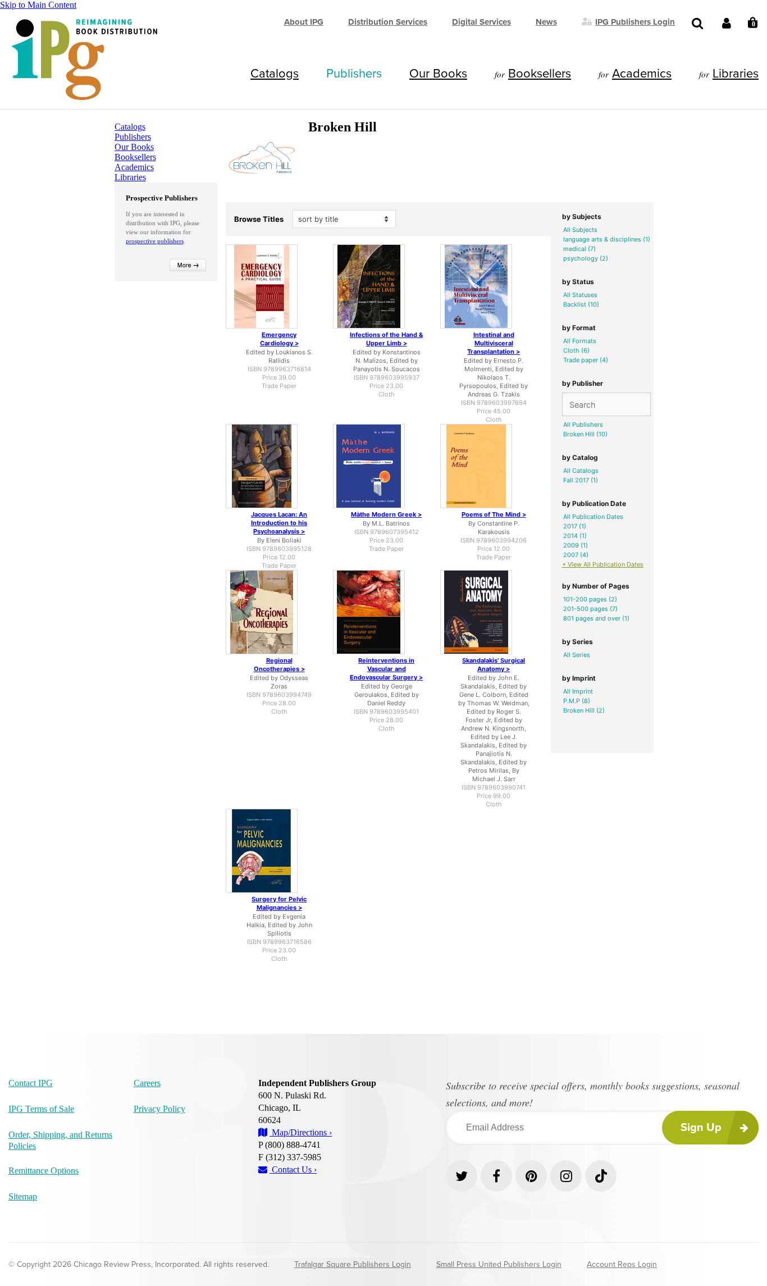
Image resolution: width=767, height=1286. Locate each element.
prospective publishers (155, 241)
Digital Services (481, 22)
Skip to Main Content (38, 5)
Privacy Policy (159, 1109)
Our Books (438, 73)
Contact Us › (293, 1169)
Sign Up (701, 1127)
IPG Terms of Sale (41, 1109)
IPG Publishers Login (635, 21)
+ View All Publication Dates (602, 564)
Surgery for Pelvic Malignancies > (279, 903)
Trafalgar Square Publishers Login (352, 1264)
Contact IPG (30, 1083)
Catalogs (274, 73)
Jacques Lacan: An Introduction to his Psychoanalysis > (279, 522)
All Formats (579, 341)
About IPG (303, 22)
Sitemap (22, 1196)
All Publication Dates (593, 517)
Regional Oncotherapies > (279, 664)
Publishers (354, 73)
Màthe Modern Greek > (386, 514)
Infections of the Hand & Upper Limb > (386, 339)
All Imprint (578, 691)
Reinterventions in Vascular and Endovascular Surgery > (386, 668)
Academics (642, 73)
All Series (576, 655)
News (546, 22)
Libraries (736, 73)
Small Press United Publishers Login (498, 1264)
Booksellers (539, 73)
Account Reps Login (622, 1264)
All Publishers (583, 424)
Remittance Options (43, 1170)
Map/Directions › (301, 1132)
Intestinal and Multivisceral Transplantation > (493, 343)
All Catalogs (581, 471)
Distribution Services (387, 22)
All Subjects (580, 230)
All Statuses (580, 295)
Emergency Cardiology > (279, 339)
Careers (147, 1083)
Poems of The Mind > (494, 514)
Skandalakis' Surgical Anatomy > (493, 664)
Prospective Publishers (162, 198)
